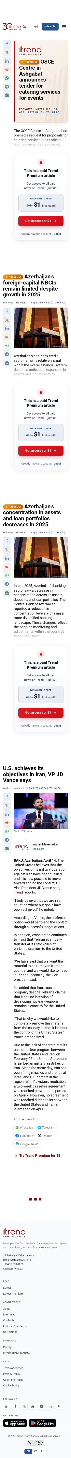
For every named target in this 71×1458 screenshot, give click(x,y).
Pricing (7, 1347)
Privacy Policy (11, 1373)
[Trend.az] (14, 26)
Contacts (8, 1320)
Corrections (10, 1331)
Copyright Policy (13, 1379)
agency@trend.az (12, 1268)
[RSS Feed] (58, 1406)
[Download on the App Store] (15, 1423)
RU (42, 1451)
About (7, 1308)
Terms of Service (13, 1368)
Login (57, 233)
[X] (24, 1406)
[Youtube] (32, 1406)
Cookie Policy (11, 1385)
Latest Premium (13, 1293)
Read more (38, 849)
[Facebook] (15, 1406)
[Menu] (64, 27)
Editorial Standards (15, 1326)
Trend (18, 892)
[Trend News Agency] (14, 1232)
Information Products (16, 1353)
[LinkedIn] (50, 1406)
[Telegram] (41, 1406)
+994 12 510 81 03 (13, 1264)
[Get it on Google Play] (42, 1423)
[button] (7, 44)
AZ (35, 1451)
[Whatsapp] (6, 1406)
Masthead (9, 1314)
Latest (7, 1287)
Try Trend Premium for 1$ (39, 1155)
